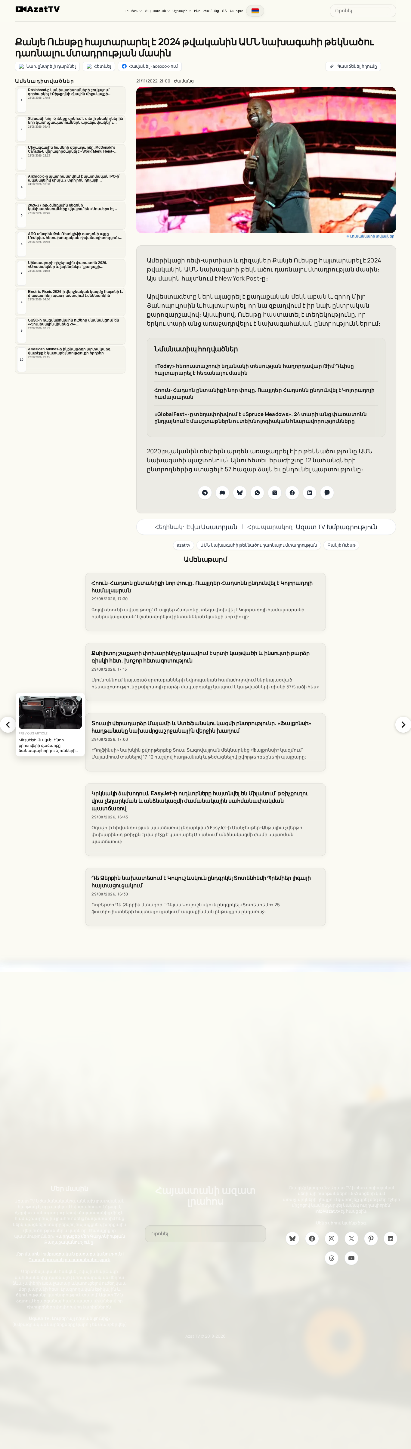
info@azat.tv (327, 1211)
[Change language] (255, 11)
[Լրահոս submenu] (140, 10)
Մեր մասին (27, 1254)
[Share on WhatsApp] (257, 493)
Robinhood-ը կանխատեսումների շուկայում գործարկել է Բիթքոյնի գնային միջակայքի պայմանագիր (69, 92)
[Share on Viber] (327, 493)
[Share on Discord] (222, 493)
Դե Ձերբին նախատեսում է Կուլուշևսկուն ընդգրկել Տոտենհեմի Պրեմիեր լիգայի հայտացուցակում (201, 881)
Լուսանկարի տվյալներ (372, 236)
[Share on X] (275, 493)
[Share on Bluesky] (240, 493)
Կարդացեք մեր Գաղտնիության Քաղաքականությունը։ (84, 1239)
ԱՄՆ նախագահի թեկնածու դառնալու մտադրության (258, 545)
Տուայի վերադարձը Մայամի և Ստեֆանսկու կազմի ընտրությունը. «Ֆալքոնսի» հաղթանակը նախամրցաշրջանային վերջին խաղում (201, 726)
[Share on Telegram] (205, 493)
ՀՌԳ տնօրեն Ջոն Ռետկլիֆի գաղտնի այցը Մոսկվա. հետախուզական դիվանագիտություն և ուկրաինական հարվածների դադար (75, 236)
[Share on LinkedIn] (310, 493)
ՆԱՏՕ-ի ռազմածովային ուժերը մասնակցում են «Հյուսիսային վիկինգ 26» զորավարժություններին (73, 322)
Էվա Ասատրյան (211, 527)
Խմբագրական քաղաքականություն (82, 1254)
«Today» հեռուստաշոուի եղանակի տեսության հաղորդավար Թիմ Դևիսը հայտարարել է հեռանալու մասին (254, 369)
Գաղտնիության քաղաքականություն (69, 1259)
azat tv (183, 545)
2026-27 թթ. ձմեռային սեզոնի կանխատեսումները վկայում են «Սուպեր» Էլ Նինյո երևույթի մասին (70, 207)
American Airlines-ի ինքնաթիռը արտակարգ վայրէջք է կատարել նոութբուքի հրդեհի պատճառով (69, 351)
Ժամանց (183, 81)
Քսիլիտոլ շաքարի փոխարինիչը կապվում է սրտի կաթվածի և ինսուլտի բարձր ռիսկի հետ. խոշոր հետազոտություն (200, 656)
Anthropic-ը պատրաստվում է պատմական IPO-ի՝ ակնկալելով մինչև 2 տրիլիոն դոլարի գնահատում (74, 178)
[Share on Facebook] (292, 493)
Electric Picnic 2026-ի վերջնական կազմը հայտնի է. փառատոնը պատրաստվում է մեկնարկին (75, 293)
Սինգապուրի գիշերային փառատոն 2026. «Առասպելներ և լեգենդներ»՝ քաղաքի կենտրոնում (67, 265)
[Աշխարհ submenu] (190, 10)
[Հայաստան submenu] (168, 10)
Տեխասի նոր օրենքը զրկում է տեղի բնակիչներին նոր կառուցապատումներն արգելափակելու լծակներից (75, 121)
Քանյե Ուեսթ (341, 545)
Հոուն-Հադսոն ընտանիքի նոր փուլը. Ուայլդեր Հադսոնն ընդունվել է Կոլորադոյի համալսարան (264, 393)
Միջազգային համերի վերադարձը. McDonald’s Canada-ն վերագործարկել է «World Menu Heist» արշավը (71, 150)
